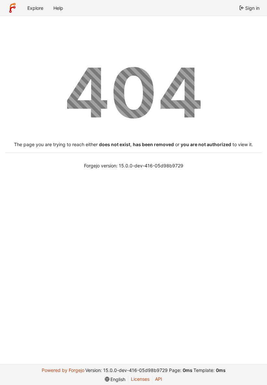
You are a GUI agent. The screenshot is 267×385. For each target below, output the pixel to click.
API (158, 379)
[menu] (115, 379)
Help (58, 8)
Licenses (140, 379)
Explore (35, 8)
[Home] (12, 8)
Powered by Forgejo (63, 370)
